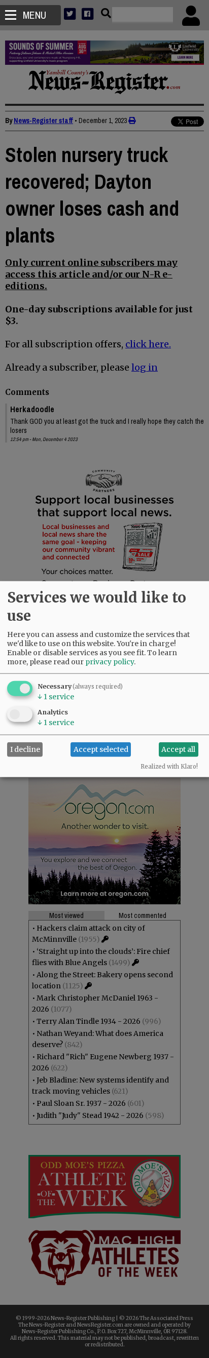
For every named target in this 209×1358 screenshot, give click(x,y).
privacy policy (109, 661)
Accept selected (101, 749)
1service (56, 696)
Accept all (178, 749)
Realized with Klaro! (169, 766)
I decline (25, 749)
